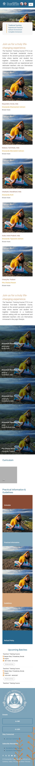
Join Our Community (13, 739)
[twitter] (6, 755)
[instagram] (9, 755)
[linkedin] (14, 755)
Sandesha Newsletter (13, 750)
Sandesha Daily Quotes (14, 748)
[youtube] (12, 755)
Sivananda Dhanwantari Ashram (13, 107)
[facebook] (3, 755)
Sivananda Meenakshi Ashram (13, 151)
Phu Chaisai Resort (9, 283)
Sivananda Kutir (8, 195)
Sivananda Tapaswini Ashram (12, 239)
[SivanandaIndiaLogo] (14, 3)
